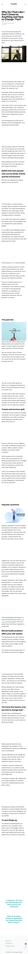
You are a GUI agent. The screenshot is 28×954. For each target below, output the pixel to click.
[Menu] (2, 4)
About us (8, 941)
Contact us (8, 943)
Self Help (4, 24)
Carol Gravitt (5, 21)
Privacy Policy (9, 946)
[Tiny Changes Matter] (14, 4)
